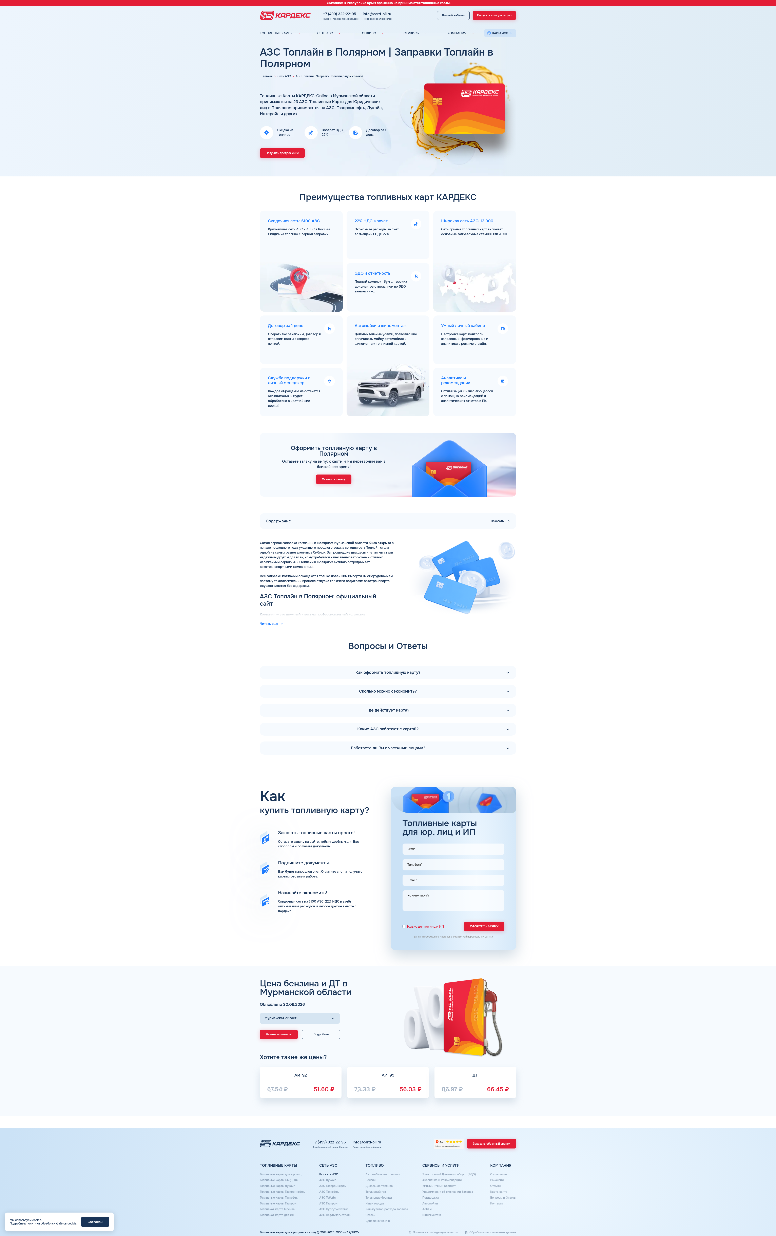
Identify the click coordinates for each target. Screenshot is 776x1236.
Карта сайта (498, 1192)
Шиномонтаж (431, 1215)
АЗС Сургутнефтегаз (333, 1209)
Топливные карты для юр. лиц (281, 1174)
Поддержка (430, 1197)
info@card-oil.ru (377, 14)
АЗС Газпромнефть (332, 1186)
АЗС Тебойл (327, 1197)
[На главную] (284, 15)
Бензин (370, 1180)
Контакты (496, 1203)
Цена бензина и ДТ (379, 1221)
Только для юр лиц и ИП (425, 927)
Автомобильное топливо (383, 1174)
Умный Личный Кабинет (439, 1186)
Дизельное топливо (379, 1186)
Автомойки (430, 1203)
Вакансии (497, 1180)
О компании (498, 1174)
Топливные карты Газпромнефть (282, 1192)
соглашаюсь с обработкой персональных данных (464, 936)
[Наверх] (759, 1219)
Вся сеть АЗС (328, 1174)
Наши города (375, 1203)
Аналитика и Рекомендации (442, 1180)
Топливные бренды (379, 1197)
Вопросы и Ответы (503, 1197)
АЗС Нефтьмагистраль (335, 1215)
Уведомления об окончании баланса (447, 1192)
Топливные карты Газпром (278, 1203)
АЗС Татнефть (329, 1192)
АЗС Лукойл (327, 1180)
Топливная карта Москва (277, 1209)
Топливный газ (376, 1192)
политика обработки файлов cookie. (52, 1223)
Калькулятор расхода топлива (387, 1209)
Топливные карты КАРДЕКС (279, 1180)
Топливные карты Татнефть (279, 1197)
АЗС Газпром (328, 1203)
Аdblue (427, 1209)
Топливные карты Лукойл (277, 1186)
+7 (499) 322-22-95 (339, 14)
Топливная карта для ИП (277, 1215)
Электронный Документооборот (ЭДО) (449, 1174)
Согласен (95, 1222)
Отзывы (495, 1186)
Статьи (370, 1215)
